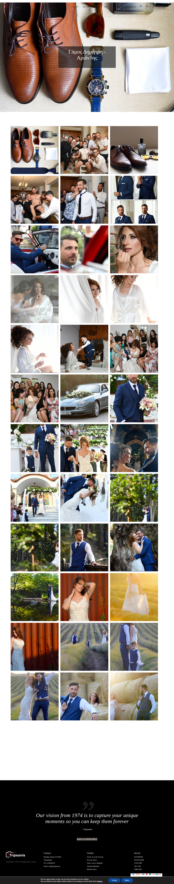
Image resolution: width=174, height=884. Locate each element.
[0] (169, 7)
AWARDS (86, 7)
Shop (63, 7)
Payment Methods (93, 866)
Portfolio (116, 7)
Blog (106, 7)
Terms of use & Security (95, 857)
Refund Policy (92, 869)
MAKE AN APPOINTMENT (87, 839)
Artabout (33, 862)
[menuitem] (141, 6)
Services (96, 7)
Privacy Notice (92, 860)
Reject (127, 880)
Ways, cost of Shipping (95, 863)
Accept (114, 880)
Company (75, 7)
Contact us (131, 7)
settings (99, 881)
